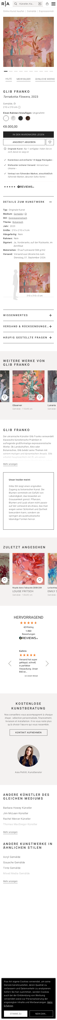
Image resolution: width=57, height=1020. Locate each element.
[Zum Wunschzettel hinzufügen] (50, 142)
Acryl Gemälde (11, 856)
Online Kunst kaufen (13, 11)
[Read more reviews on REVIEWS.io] (28, 638)
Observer (17, 405)
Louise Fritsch (23, 591)
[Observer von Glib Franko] (28, 386)
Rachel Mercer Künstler (17, 818)
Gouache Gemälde (14, 862)
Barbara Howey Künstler (17, 807)
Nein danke (41, 1013)
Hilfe (9, 79)
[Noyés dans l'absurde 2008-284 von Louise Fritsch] (28, 569)
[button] (53, 3)
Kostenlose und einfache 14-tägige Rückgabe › (30, 160)
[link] (40, 4)
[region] (28, 663)
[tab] (28, 201)
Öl (26, 214)
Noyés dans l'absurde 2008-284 (27, 588)
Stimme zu (15, 1013)
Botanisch (18, 222)
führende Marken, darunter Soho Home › (27, 177)
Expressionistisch (18, 218)
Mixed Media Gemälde (16, 873)
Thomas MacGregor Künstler (20, 824)
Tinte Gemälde (12, 867)
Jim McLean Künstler (15, 813)
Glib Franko (16, 91)
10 (52, 71)
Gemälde (31, 11)
